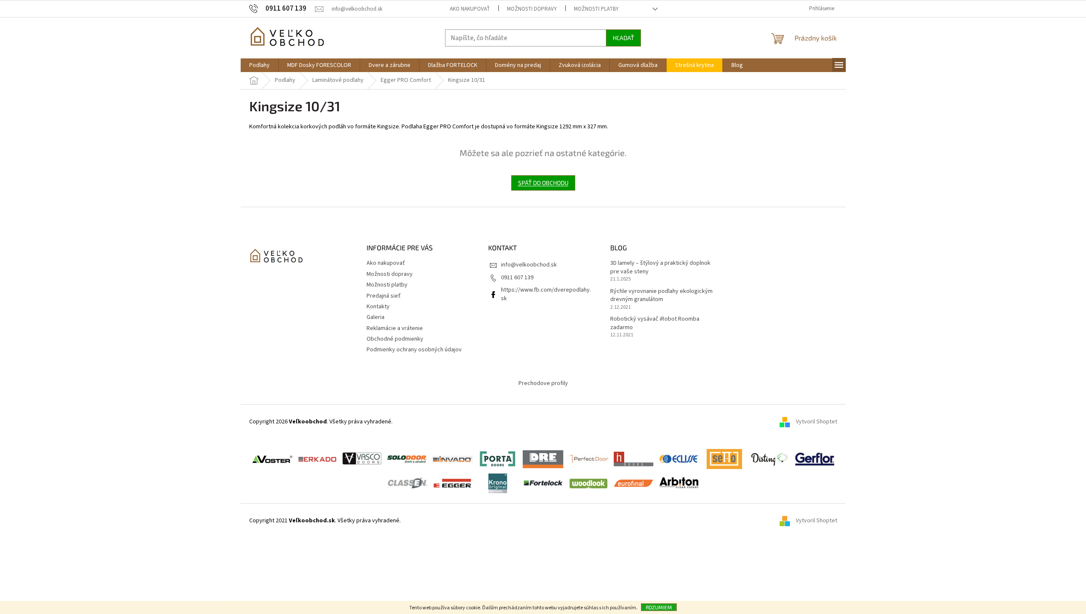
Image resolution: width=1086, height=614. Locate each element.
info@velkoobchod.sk (529, 265)
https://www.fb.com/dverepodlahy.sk (546, 294)
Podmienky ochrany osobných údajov (414, 349)
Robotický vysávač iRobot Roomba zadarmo (654, 323)
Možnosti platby (596, 9)
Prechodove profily (543, 383)
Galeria (375, 317)
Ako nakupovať (470, 9)
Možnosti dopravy (532, 9)
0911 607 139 (517, 277)
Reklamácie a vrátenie (395, 328)
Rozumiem (659, 607)
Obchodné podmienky (395, 339)
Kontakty (378, 306)
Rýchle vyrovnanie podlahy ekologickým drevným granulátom (661, 295)
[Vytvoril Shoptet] (788, 520)
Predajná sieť (384, 296)
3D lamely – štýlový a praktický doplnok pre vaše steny (660, 267)
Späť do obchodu (543, 182)
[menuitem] (259, 65)
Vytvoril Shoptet (816, 421)
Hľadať (623, 37)
